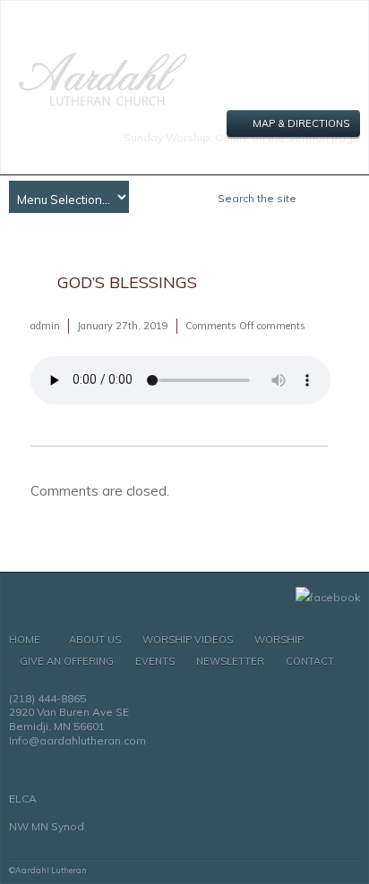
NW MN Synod (46, 826)
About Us (95, 639)
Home (24, 639)
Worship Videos (187, 639)
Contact (310, 661)
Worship (279, 639)
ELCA (23, 798)
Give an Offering (67, 661)
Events (155, 661)
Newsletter (230, 661)
